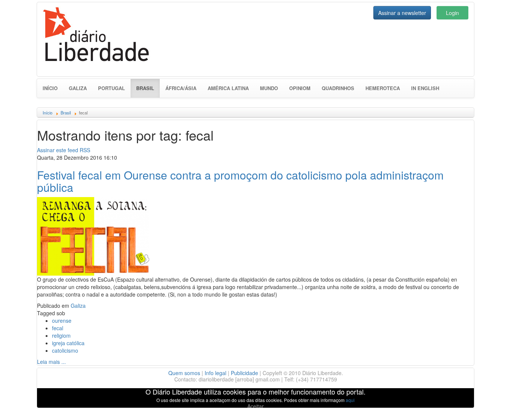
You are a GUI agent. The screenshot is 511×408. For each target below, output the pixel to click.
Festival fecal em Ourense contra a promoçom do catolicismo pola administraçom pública (240, 181)
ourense (61, 320)
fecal (57, 328)
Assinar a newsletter (402, 12)
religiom (61, 335)
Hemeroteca (382, 88)
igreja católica (68, 343)
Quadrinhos (338, 88)
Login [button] (452, 12)
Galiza (78, 88)
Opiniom (299, 88)
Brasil (148, 88)
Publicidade (244, 373)
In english (425, 88)
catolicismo (65, 350)
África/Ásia (180, 88)
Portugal (111, 88)
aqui (350, 400)
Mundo (269, 88)
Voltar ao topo (489, 392)
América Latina (228, 88)
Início (50, 88)
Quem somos (184, 373)
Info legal (215, 373)
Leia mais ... (51, 361)
